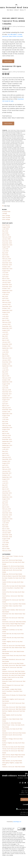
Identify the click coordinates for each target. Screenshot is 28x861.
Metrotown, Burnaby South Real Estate (14, 169)
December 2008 (7, 534)
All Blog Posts (6, 211)
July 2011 (5, 481)
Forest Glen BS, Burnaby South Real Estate (11, 156)
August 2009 (6, 521)
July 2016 (5, 417)
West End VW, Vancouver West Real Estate (11, 199)
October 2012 (6, 461)
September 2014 (7, 441)
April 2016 (5, 423)
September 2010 (7, 497)
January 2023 (6, 304)
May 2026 (5, 231)
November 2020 (7, 344)
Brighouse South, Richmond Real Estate (14, 135)
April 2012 (5, 465)
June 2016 (5, 419)
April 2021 (5, 338)
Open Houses (6, 217)
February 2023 (6, 302)
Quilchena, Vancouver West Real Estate (14, 709)
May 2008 (5, 544)
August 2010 (6, 499)
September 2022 (7, 310)
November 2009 (7, 515)
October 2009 (6, 517)
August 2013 (6, 447)
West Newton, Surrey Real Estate (12, 760)
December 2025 (7, 241)
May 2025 (5, 253)
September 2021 (7, 328)
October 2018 (6, 380)
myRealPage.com (17, 821)
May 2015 (5, 431)
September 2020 (7, 348)
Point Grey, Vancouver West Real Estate (14, 707)
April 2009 (5, 526)
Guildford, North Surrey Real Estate (10, 166)
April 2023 (5, 298)
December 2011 (6, 473)
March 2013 (5, 455)
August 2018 (6, 384)
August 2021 (6, 330)
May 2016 (5, 421)
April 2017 (5, 403)
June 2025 (5, 251)
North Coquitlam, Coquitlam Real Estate (16, 176)
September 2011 (7, 477)
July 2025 (5, 249)
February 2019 (6, 378)
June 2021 (5, 334)
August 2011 (6, 479)
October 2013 (6, 443)
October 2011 (6, 475)
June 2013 (5, 449)
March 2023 (5, 300)
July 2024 (5, 272)
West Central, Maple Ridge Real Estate (16, 197)
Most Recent (6, 225)
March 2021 (5, 340)
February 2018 (6, 390)
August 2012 (6, 463)
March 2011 (5, 489)
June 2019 (5, 370)
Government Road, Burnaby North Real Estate (15, 163)
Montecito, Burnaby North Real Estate (10, 171)
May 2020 (5, 354)
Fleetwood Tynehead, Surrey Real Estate (16, 155)
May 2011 (5, 485)
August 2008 (6, 538)
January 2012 (6, 471)
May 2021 (5, 336)
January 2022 (6, 324)
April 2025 (5, 255)
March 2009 (5, 528)
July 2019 (5, 368)
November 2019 (7, 362)
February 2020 (6, 358)
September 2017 (7, 397)
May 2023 (5, 296)
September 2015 (7, 427)
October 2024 (6, 266)
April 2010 (5, 505)
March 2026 (5, 235)
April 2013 (5, 453)
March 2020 (5, 356)
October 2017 (6, 395)
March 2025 (5, 257)
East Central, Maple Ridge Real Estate (13, 623)
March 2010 (5, 507)
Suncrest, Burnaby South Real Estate (10, 195)
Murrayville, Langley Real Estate (11, 689)
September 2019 (7, 366)
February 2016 (6, 425)
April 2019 (5, 374)
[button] (20, 782)
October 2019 (6, 364)
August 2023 (6, 292)
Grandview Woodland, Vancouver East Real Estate (13, 164)
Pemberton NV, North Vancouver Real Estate (11, 180)
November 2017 (7, 394)
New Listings (6, 215)
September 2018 (7, 382)
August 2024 (6, 270)
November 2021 (7, 326)
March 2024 (5, 278)
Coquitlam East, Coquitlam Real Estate (14, 604)
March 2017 (5, 405)
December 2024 (7, 262)
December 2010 (7, 493)
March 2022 (5, 320)
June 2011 (5, 483)
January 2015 (6, 437)
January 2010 (6, 511)
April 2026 (5, 233)
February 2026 (6, 237)
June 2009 (5, 523)
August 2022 (6, 312)
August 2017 (6, 399)
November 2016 (7, 409)
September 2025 (7, 245)
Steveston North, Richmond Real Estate (14, 733)
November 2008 (7, 536)
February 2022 (6, 322)
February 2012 (6, 469)
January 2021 (6, 342)
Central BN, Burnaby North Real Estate (14, 140)
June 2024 (5, 274)
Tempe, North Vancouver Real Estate (13, 748)
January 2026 (6, 239)
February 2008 (6, 550)
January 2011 (6, 491)
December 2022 (7, 306)
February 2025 (6, 258)
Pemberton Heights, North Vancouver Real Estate (12, 179)
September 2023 (7, 290)
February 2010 (6, 509)
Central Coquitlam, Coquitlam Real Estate (11, 142)
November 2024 (7, 264)
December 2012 (7, 459)
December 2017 (7, 391)
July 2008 (5, 540)
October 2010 (6, 495)
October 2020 (6, 346)
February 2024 (6, 280)
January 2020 (6, 360)
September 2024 (7, 268)
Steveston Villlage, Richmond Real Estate (16, 192)
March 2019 (5, 376)
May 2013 (5, 451)
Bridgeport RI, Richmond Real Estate (13, 566)
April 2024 (5, 276)
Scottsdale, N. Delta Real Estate (12, 187)
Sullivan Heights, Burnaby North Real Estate (12, 193)
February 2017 (6, 407)
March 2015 (5, 433)
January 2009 (6, 532)
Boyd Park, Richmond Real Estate (13, 131)
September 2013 (7, 445)
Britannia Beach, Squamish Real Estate (13, 576)
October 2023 (6, 288)
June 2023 (5, 294)
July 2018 (5, 386)
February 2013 (6, 457)
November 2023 (7, 286)
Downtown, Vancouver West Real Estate (10, 152)
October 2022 (6, 308)
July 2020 (5, 350)
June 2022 (5, 316)
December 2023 (7, 284)
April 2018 (5, 388)
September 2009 (7, 519)
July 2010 (5, 501)
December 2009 (7, 513)
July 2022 (5, 314)
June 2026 (5, 229)
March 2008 (5, 548)
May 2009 (5, 525)
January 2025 (6, 260)
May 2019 (5, 372)
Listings (4, 213)
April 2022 (5, 318)
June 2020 (5, 352)
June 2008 (5, 542)
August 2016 (6, 415)
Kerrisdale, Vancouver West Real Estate (14, 665)
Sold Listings (6, 219)
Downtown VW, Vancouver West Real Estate (15, 151)
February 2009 (6, 530)
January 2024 (6, 282)
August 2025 (6, 247)
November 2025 (7, 243)
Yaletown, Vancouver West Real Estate (13, 766)
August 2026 (6, 227)
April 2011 (5, 487)
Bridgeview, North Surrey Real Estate (13, 568)
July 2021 (5, 332)
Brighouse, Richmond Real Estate (9, 136)
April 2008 (5, 546)
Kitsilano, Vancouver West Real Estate (13, 671)
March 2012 (5, 467)
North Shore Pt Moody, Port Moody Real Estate (12, 177)
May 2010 (5, 503)
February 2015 (6, 435)
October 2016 (6, 411)
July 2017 (5, 401)
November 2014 (7, 439)
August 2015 (6, 429)
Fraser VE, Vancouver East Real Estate (13, 645)
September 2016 (7, 413)
